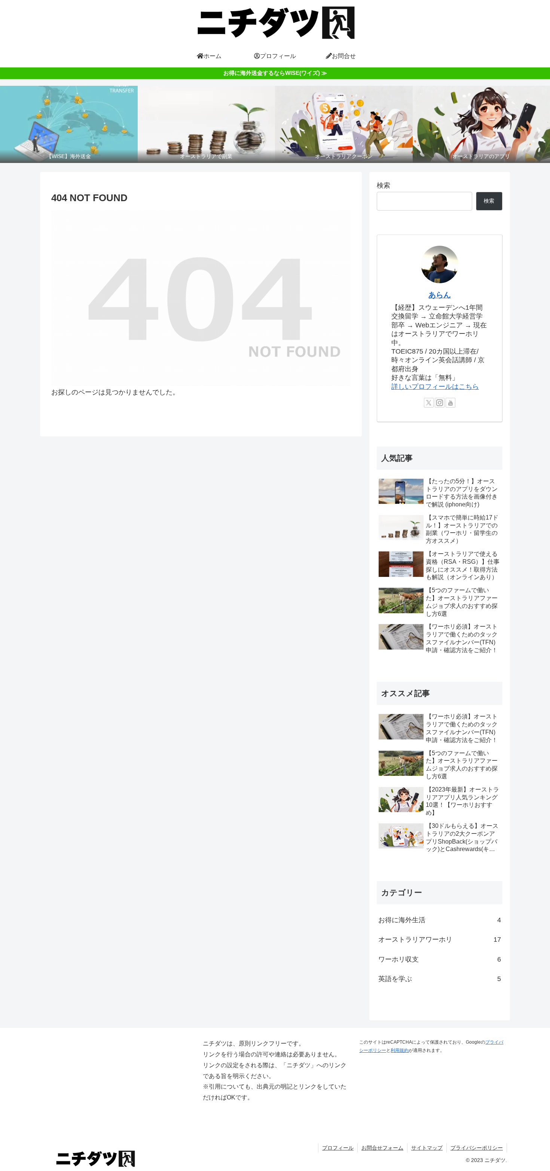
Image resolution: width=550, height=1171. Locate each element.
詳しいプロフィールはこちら (435, 386)
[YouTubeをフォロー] (450, 403)
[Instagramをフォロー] (439, 403)
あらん (439, 295)
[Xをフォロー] (429, 403)
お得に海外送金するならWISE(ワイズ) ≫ (275, 73)
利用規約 (400, 1050)
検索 (383, 185)
